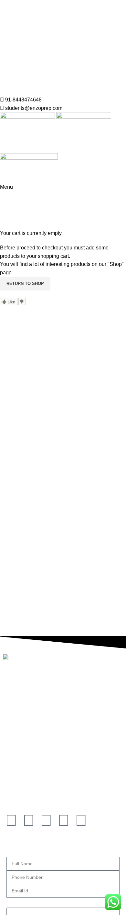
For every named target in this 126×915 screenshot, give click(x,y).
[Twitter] (64, 820)
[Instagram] (29, 820)
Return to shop (25, 283)
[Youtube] (81, 820)
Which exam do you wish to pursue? (47, 901)
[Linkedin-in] (46, 820)
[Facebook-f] (11, 820)
